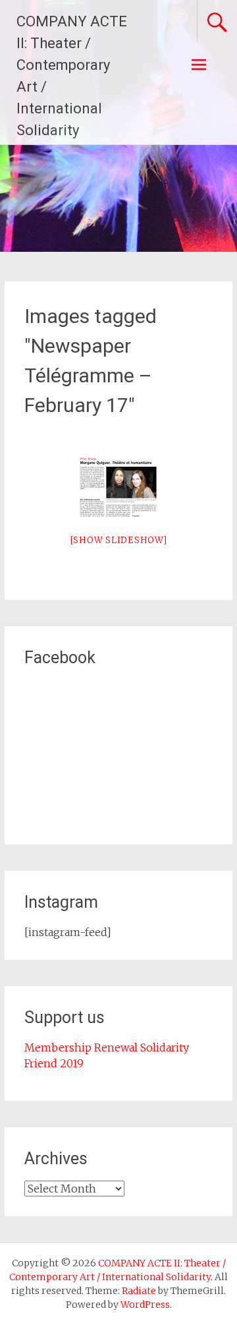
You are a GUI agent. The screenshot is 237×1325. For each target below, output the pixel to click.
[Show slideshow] (118, 540)
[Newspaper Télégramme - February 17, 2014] (118, 487)
